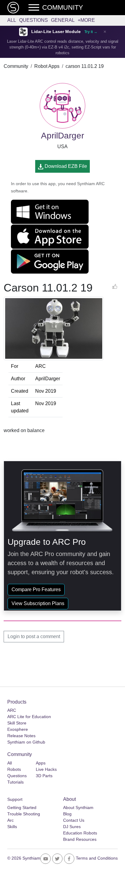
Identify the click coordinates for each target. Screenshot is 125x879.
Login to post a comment (34, 636)
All (11, 20)
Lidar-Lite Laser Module (56, 31)
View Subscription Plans (38, 603)
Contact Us (73, 820)
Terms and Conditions (97, 858)
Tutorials (15, 782)
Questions (33, 20)
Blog (67, 813)
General (63, 20)
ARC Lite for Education (29, 716)
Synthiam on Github (26, 742)
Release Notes (21, 735)
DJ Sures (72, 826)
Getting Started (21, 807)
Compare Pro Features (36, 589)
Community (16, 66)
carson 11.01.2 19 (85, 66)
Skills (12, 826)
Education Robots (80, 833)
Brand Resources (79, 839)
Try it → (90, 32)
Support (14, 799)
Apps (41, 763)
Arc (10, 820)
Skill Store (16, 723)
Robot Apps (46, 66)
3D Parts (44, 775)
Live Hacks (46, 769)
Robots (14, 769)
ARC (11, 710)
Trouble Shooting (23, 813)
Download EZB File (65, 166)
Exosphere (17, 729)
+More (86, 20)
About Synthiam (78, 807)
